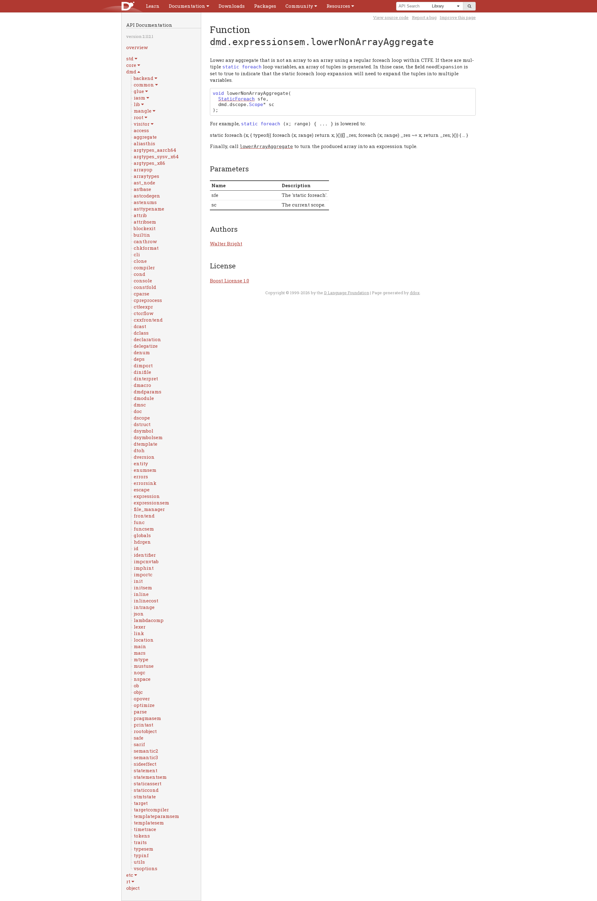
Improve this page (458, 17)
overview (137, 47)
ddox (415, 292)
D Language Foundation (346, 292)
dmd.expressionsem (257, 41)
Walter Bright (226, 243)
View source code (391, 17)
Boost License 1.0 (229, 280)
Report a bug (424, 17)
